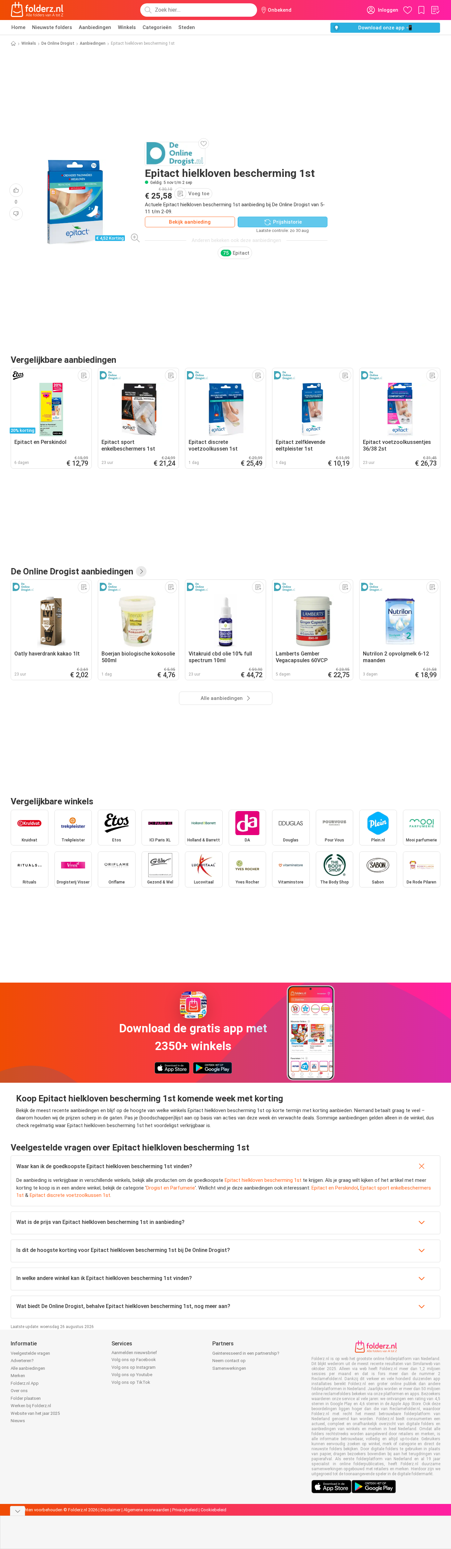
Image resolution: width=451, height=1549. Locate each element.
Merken (18, 1375)
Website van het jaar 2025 (35, 1413)
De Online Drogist (57, 43)
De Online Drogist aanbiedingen (72, 571)
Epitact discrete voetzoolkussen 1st (70, 1195)
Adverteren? (22, 1360)
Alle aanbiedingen (28, 1368)
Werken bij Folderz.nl (31, 1405)
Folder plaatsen (26, 1398)
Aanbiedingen (95, 27)
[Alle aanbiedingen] (141, 571)
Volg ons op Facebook (133, 1359)
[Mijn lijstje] (435, 10)
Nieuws (18, 1420)
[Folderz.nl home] (37, 10)
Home (18, 27)
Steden (186, 27)
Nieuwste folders (52, 27)
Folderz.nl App (25, 1383)
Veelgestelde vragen (30, 1353)
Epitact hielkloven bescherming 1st (263, 1180)
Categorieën (157, 27)
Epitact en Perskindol (334, 1188)
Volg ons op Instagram (133, 1367)
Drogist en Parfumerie (170, 1188)
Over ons (19, 1390)
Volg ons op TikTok (130, 1382)
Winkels (127, 27)
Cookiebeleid (213, 1509)
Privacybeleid (185, 1509)
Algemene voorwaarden (146, 1509)
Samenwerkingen (229, 1368)
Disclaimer (110, 1509)
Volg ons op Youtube (131, 1374)
